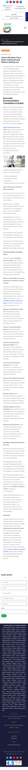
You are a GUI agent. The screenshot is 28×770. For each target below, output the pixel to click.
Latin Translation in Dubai (19, 685)
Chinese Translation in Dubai (8, 650)
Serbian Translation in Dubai (18, 693)
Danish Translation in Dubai (12, 657)
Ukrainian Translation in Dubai (19, 665)
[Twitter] (7, 2)
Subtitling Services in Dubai (19, 636)
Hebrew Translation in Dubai (14, 680)
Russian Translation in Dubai (13, 646)
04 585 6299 (7, 9)
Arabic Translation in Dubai (8, 644)
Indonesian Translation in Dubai (12, 684)
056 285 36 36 (14, 738)
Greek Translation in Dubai (8, 661)
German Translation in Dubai (18, 648)
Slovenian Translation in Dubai (9, 695)
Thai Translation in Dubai (13, 697)
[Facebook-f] (14, 2)
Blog (7, 40)
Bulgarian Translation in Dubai (14, 674)
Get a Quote (27, 16)
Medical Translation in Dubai (12, 629)
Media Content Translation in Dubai (14, 633)
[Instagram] (10, 2)
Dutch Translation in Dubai (9, 667)
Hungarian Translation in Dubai (19, 682)
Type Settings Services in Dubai (18, 642)
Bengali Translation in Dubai (8, 672)
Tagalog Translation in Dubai (18, 653)
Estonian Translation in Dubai (18, 676)
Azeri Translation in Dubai (19, 670)
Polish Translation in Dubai (8, 655)
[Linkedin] (21, 2)
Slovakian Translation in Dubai (14, 663)
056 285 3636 (8, 7)
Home (2, 40)
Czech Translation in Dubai (19, 659)
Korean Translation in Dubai (14, 651)
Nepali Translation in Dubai (13, 691)
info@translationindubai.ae (14, 744)
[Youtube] (17, 2)
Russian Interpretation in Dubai (13, 706)
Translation (5, 50)
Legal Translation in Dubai (9, 627)
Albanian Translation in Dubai (14, 668)
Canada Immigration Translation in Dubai (11, 638)
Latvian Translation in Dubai (9, 687)
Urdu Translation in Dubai (19, 699)
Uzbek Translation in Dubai (8, 700)
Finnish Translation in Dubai (8, 678)
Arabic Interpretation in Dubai (14, 702)
